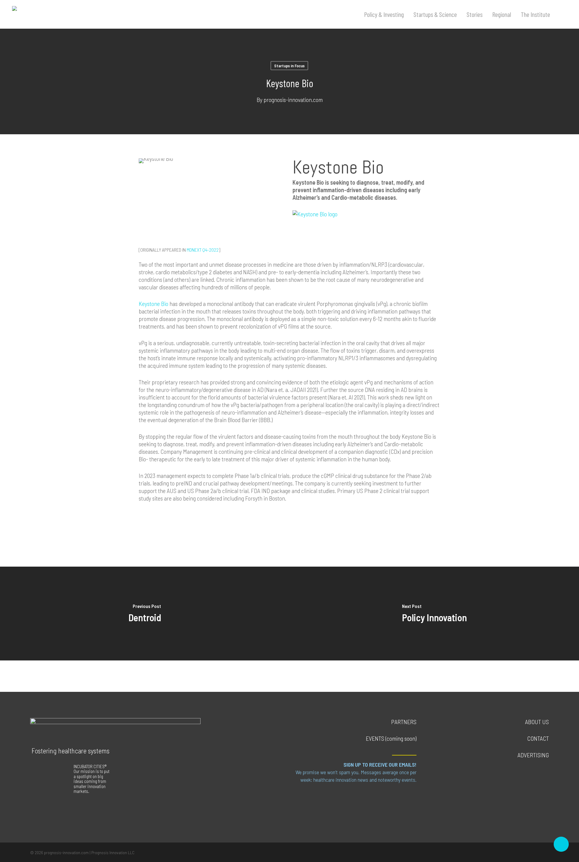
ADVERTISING (533, 755)
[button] (400, 799)
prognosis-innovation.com (293, 99)
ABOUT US (537, 721)
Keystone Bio (153, 303)
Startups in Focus (289, 65)
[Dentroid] (145, 613)
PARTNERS (403, 721)
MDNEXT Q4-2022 (203, 250)
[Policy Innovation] (434, 613)
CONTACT (538, 738)
